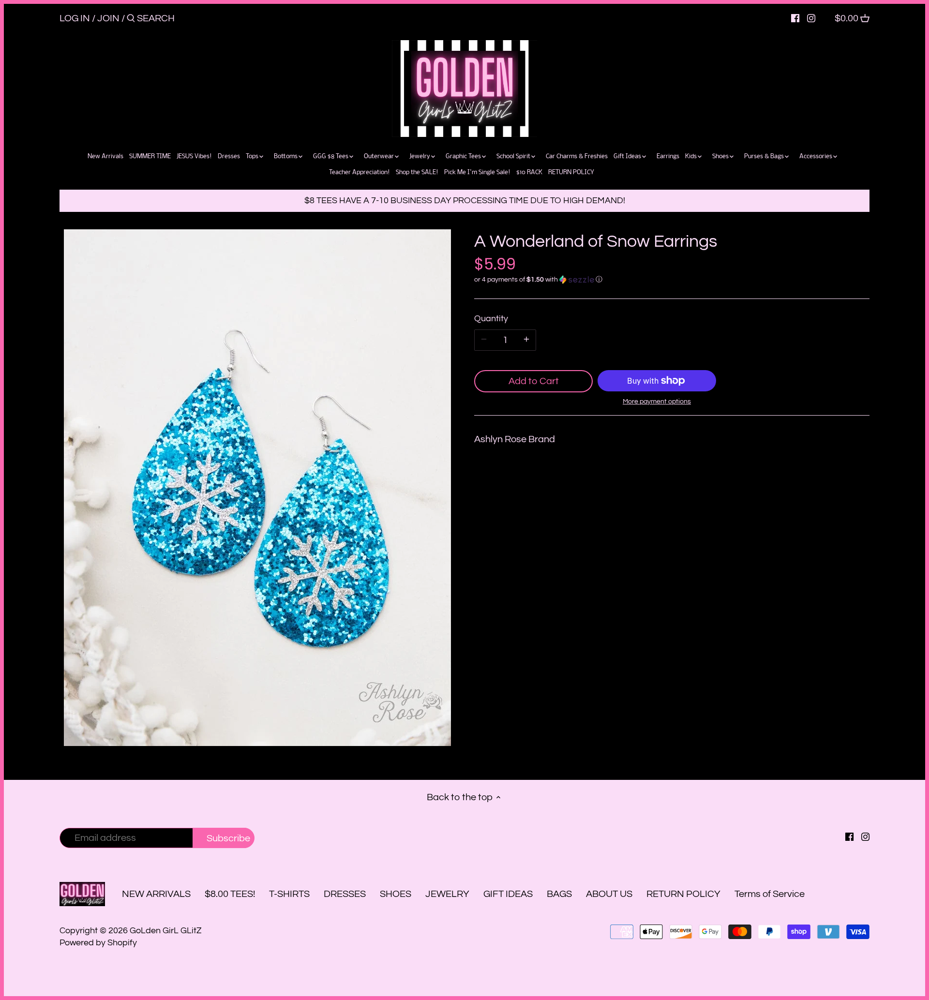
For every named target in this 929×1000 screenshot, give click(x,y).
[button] (671, 279)
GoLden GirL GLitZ (166, 930)
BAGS (559, 894)
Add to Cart (534, 381)
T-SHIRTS (289, 894)
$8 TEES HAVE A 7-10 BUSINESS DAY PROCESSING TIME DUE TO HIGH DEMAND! (464, 200)
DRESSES (345, 894)
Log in (75, 18)
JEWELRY (447, 894)
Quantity (491, 318)
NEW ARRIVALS (156, 894)
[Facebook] (795, 18)
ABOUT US (609, 894)
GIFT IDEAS (508, 894)
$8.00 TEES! (231, 894)
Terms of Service (769, 894)
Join (108, 18)
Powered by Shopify (98, 942)
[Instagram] (811, 18)
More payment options (657, 401)
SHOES (395, 894)
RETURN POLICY (683, 894)
